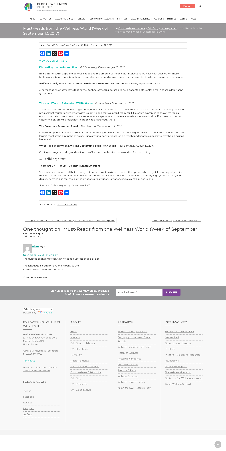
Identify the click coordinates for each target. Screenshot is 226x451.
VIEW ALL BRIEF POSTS (53, 60)
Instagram (28, 408)
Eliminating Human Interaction (58, 67)
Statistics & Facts (127, 370)
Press (193, 19)
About (33, 19)
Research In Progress (129, 358)
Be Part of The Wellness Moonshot (183, 378)
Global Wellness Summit (178, 384)
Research (81, 19)
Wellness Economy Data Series (134, 347)
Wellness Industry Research (132, 331)
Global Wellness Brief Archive (85, 372)
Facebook (28, 396)
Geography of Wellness (102, 19)
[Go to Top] (217, 444)
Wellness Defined (64, 19)
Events (183, 19)
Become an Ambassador (178, 343)
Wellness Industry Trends (131, 382)
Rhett (35, 246)
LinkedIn (27, 402)
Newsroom (76, 355)
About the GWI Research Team (134, 388)
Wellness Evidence (140, 19)
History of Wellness (128, 353)
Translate (47, 312)
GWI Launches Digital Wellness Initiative (176, 220)
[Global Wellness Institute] (46, 7)
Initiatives (122, 19)
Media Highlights (79, 360)
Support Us (45, 19)
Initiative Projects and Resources (182, 355)
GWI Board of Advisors (82, 343)
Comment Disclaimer (41, 370)
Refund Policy (41, 367)
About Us (75, 337)
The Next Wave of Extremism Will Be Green (66, 103)
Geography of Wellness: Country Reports (135, 339)
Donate (187, 6)
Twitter (27, 391)
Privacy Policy (28, 367)
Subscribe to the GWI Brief (84, 366)
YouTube (27, 414)
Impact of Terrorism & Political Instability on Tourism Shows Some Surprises (70, 220)
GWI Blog (75, 378)
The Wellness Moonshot (178, 372)
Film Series (171, 19)
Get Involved (172, 337)
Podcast (158, 19)
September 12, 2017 (101, 45)
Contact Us (29, 360)
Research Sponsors (128, 364)
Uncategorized (67, 204)
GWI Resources (78, 384)
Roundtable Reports (176, 366)
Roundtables (172, 360)
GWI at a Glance (79, 349)
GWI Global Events (80, 390)
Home (73, 331)
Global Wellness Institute (65, 45)
